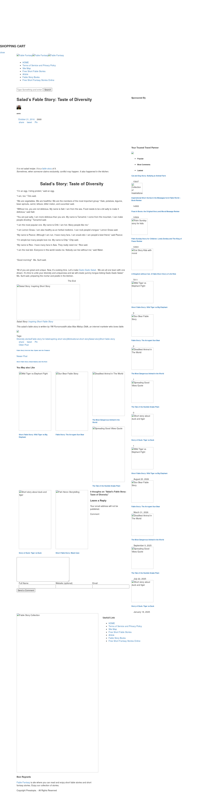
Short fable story (107, 338)
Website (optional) (64, 583)
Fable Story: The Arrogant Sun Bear (70, 434)
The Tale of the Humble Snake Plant (106, 486)
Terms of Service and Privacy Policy (39, 65)
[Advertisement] (88, 20)
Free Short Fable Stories (34, 71)
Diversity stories (24, 338)
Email (95, 583)
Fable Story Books (31, 77)
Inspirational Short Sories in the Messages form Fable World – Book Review (156, 199)
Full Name (23, 583)
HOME (26, 62)
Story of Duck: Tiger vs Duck (30, 553)
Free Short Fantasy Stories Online (38, 80)
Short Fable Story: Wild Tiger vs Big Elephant (33, 435)
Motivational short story (78, 338)
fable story (47, 168)
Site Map (27, 68)
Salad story (94, 338)
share (21, 122)
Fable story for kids (40, 338)
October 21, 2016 (26, 119)
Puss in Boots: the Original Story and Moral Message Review (155, 211)
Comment (94, 513)
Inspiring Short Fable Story (40, 321)
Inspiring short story (58, 338)
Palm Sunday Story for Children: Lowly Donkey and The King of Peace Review (156, 239)
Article (25, 74)
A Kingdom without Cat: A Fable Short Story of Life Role (153, 274)
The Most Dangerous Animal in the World (106, 421)
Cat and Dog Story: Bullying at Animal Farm (148, 176)
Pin (36, 122)
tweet (29, 122)
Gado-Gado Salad (87, 269)
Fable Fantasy (23, 782)
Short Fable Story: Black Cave (67, 553)
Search (47, 89)
